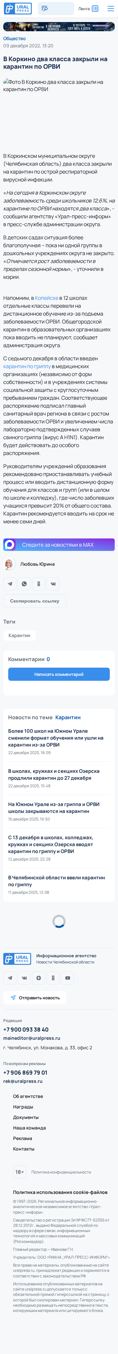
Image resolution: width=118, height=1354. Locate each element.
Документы (26, 1117)
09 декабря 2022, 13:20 (28, 45)
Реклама (22, 1138)
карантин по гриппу (27, 366)
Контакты (23, 1149)
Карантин (19, 635)
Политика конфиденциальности (61, 1172)
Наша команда (29, 1128)
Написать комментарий (59, 674)
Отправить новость (39, 998)
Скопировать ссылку (34, 601)
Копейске (46, 297)
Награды (23, 1107)
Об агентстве (28, 1096)
